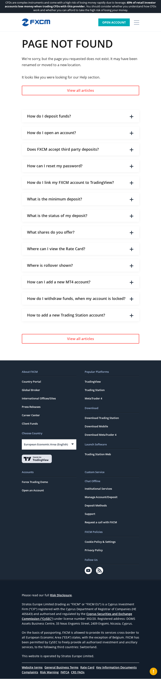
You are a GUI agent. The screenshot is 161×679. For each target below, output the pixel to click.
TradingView (93, 381)
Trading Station (95, 390)
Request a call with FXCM (101, 522)
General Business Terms (61, 667)
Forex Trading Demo (35, 482)
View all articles (80, 90)
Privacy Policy (94, 550)
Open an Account (33, 490)
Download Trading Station (102, 418)
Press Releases (31, 407)
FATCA (65, 672)
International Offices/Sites (39, 398)
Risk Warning (49, 672)
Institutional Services (98, 489)
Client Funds (30, 423)
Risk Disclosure (61, 595)
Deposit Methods (96, 505)
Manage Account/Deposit (101, 497)
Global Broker (31, 390)
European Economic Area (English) (46, 444)
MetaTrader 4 (93, 398)
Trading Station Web (98, 454)
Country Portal (31, 381)
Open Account (114, 22)
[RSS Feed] (99, 570)
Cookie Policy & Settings (100, 542)
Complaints (30, 672)
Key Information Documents (116, 667)
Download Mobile (96, 426)
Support (90, 514)
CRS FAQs (77, 672)
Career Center (31, 415)
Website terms (32, 667)
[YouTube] (88, 570)
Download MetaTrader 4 (100, 435)
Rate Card (87, 667)
